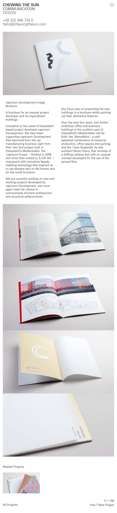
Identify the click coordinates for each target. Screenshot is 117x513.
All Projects (10, 504)
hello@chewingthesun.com (24, 24)
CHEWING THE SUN (21, 9)
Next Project (106, 504)
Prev (93, 504)
